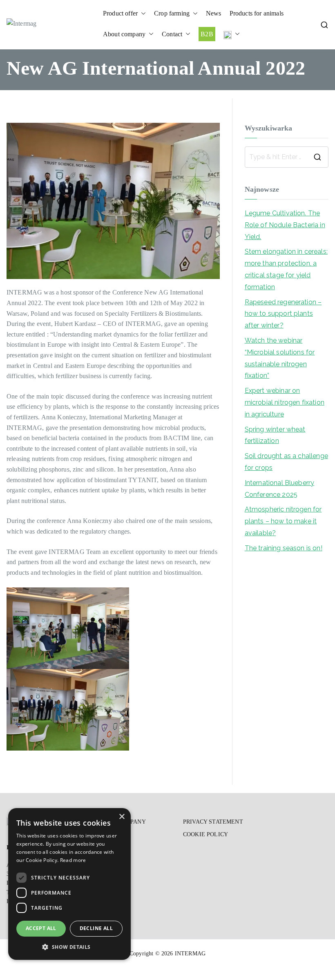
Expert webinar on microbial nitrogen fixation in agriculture (284, 402)
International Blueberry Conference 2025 (280, 488)
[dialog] (69, 884)
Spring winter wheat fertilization (275, 435)
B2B (207, 34)
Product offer (120, 13)
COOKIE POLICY (205, 834)
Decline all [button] (96, 928)
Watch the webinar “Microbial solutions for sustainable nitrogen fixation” (280, 358)
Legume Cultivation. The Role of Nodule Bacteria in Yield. (285, 225)
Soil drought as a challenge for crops (286, 462)
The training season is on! (283, 548)
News (213, 13)
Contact (172, 34)
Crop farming (172, 13)
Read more (73, 860)
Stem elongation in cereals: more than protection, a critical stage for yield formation (286, 269)
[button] (142, 13)
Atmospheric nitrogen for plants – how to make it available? (283, 521)
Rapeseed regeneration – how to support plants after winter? (283, 314)
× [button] (121, 817)
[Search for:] (286, 157)
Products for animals (257, 13)
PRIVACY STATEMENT (213, 822)
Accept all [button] (41, 928)
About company (124, 34)
